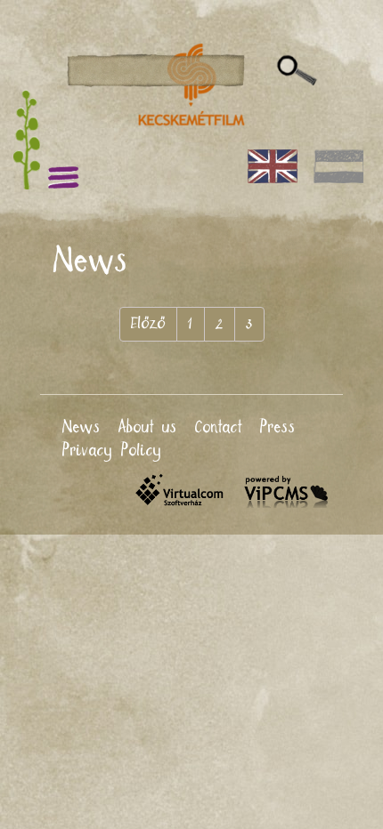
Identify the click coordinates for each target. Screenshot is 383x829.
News (81, 428)
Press (278, 428)
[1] (297, 71)
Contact (218, 428)
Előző (148, 324)
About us (147, 428)
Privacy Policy (112, 451)
